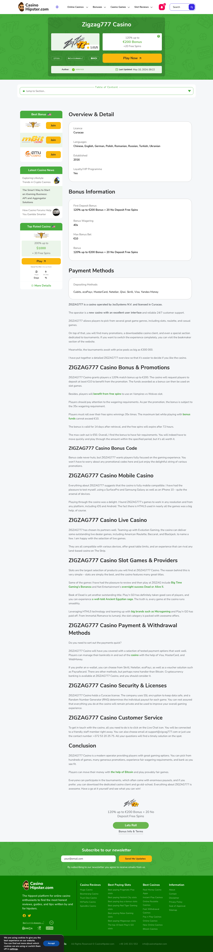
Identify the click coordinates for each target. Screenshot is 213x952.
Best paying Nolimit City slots (122, 897)
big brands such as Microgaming (150, 611)
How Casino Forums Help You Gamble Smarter (36, 212)
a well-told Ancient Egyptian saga (112, 599)
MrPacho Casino (88, 901)
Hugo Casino (86, 889)
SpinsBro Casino (88, 906)
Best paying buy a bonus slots (122, 901)
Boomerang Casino (89, 893)
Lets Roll (131, 825)
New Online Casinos (153, 924)
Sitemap (173, 910)
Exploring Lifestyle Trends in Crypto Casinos (36, 180)
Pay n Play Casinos (152, 916)
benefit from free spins (107, 394)
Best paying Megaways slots (122, 920)
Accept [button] (51, 943)
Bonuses (97, 7)
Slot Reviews (141, 7)
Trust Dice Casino (88, 897)
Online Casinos (75, 7)
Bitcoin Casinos (150, 928)
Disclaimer (174, 897)
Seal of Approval (177, 906)
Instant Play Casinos (153, 897)
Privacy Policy (175, 901)
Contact (173, 893)
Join (53, 125)
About (172, 889)
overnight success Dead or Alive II (142, 587)
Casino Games (118, 7)
